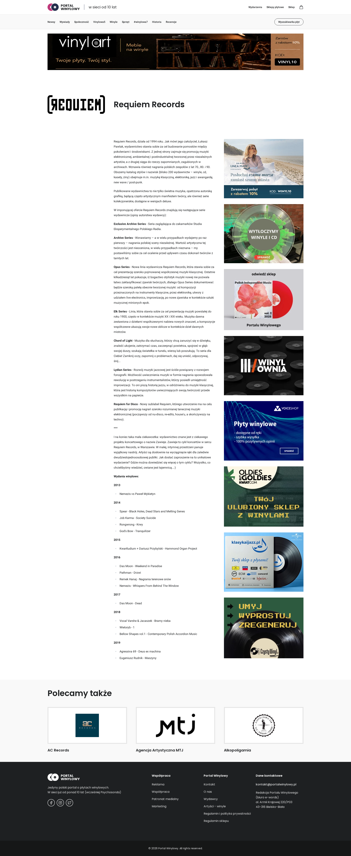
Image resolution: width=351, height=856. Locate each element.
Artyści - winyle (215, 806)
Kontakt (209, 784)
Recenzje (171, 21)
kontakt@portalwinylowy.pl (276, 784)
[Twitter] (69, 802)
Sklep (291, 7)
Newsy (51, 21)
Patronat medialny (165, 799)
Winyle (114, 21)
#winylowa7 (141, 21)
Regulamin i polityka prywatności (227, 813)
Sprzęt (125, 21)
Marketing (159, 806)
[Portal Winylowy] (64, 7)
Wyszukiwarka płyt (289, 21)
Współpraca (160, 792)
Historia (156, 21)
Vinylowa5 (99, 21)
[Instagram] (60, 802)
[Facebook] (51, 802)
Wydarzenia (255, 7)
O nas (208, 792)
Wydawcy (211, 799)
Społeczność (81, 21)
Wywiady (65, 21)
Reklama (158, 784)
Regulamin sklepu (216, 821)
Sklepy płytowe (275, 7)
